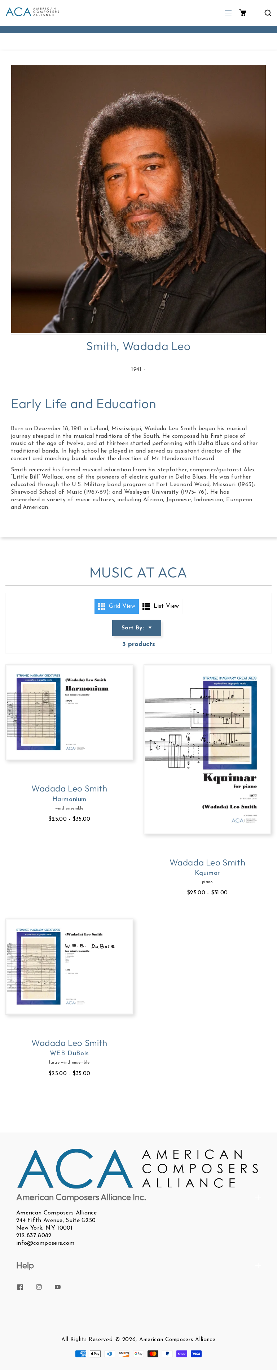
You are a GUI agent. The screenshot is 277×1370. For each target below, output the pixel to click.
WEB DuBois (69, 1054)
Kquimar (207, 873)
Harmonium (69, 800)
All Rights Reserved (87, 1340)
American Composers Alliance (177, 1340)
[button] (228, 13)
